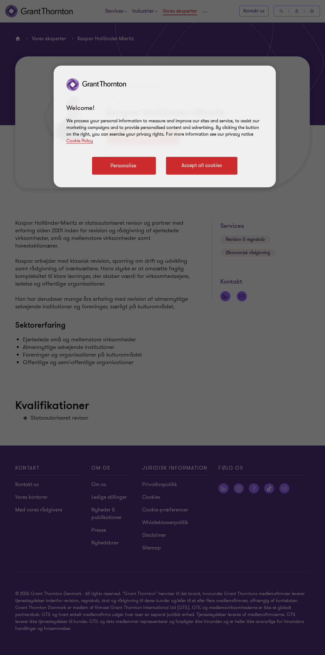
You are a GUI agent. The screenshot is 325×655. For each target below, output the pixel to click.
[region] (165, 126)
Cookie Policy (79, 141)
